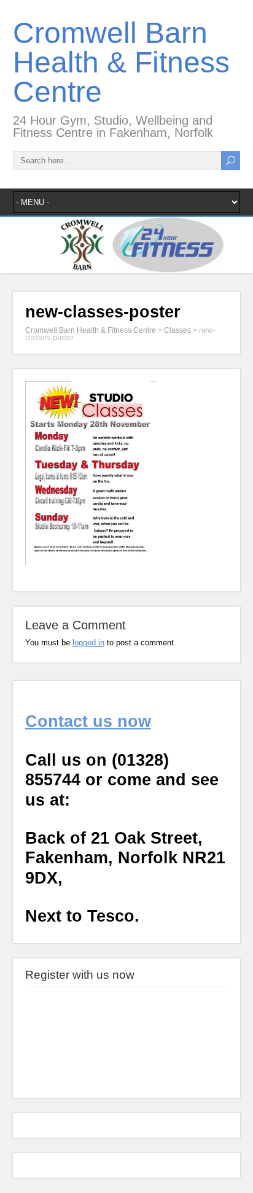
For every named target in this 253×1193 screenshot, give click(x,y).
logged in (88, 642)
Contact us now (88, 721)
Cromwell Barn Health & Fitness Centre (121, 62)
